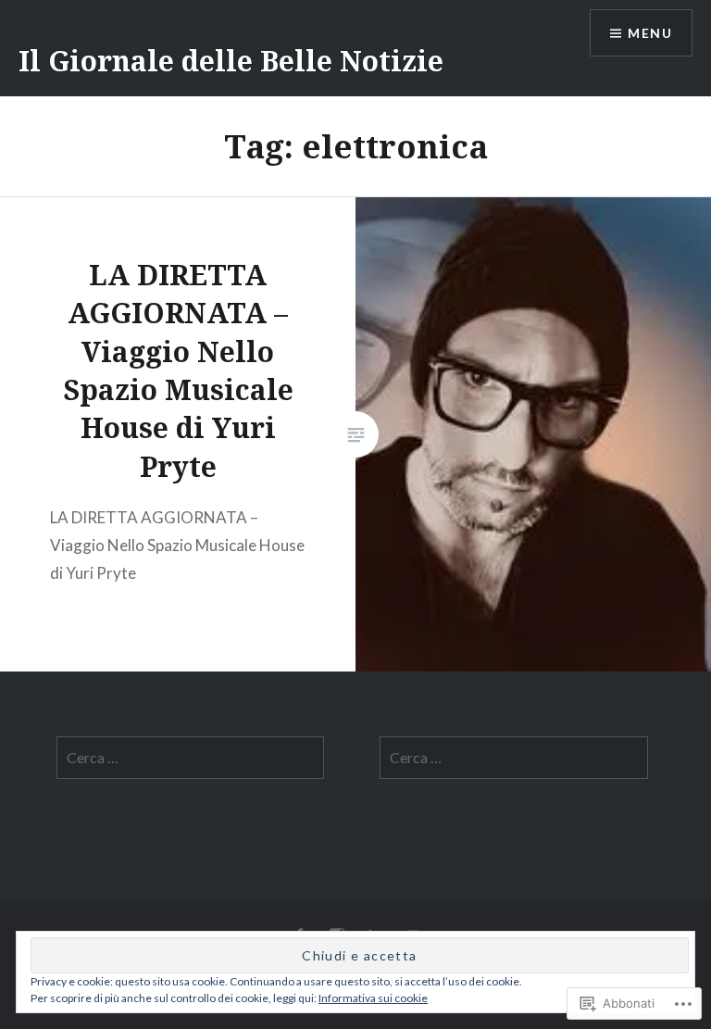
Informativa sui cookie (373, 998)
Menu (650, 33)
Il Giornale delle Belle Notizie (231, 61)
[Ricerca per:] (190, 757)
